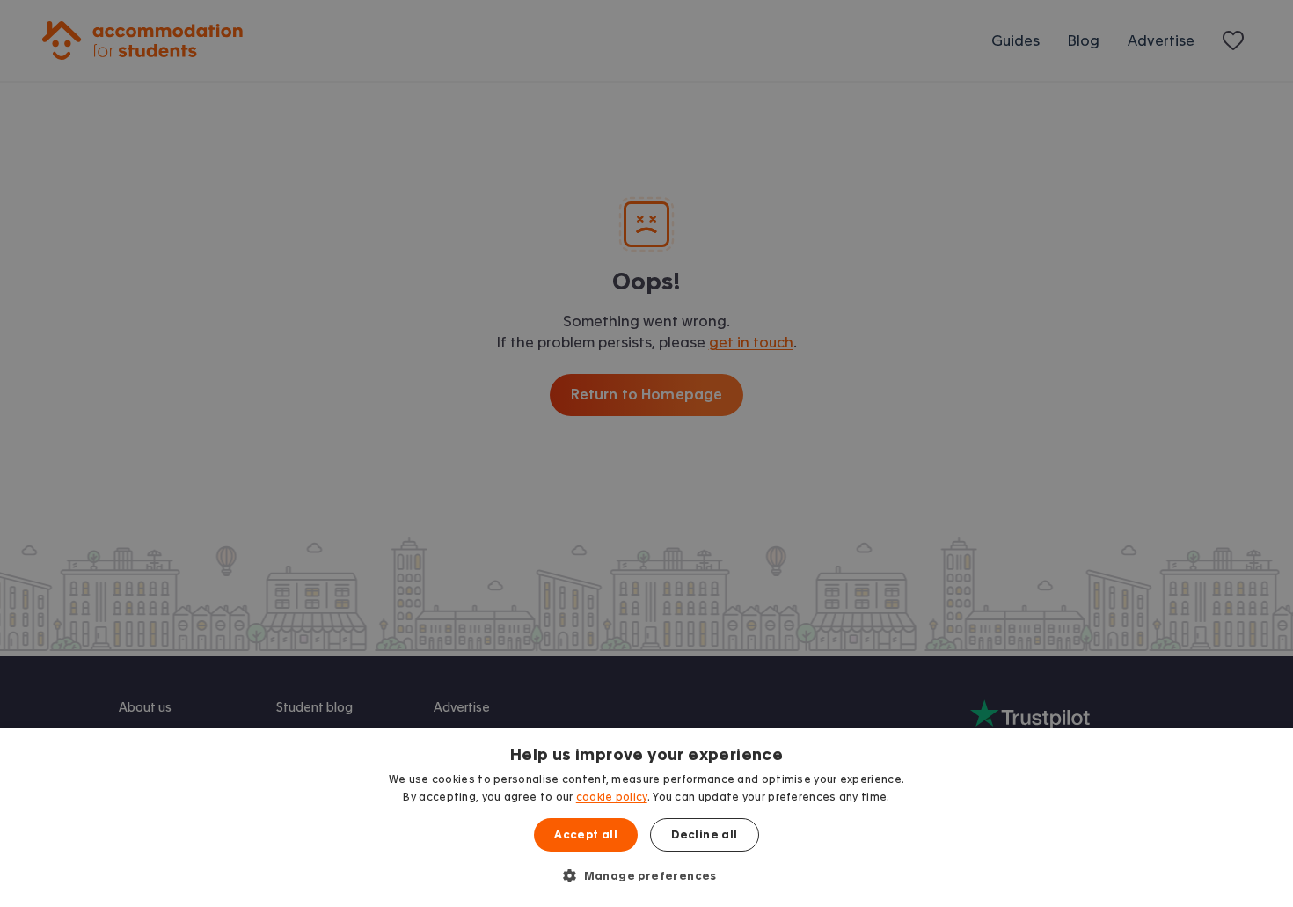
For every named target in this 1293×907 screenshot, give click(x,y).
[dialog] (646, 817)
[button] (646, 875)
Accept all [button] (585, 835)
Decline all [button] (704, 835)
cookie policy (611, 797)
